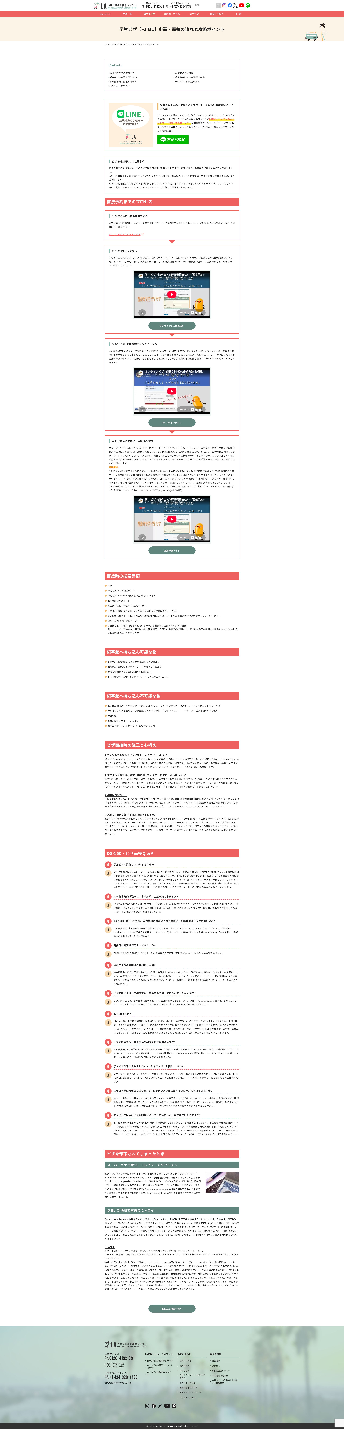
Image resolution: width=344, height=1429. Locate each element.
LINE (238, 14)
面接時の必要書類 (184, 73)
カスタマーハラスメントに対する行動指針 (225, 1381)
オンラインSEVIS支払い (172, 325)
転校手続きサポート (189, 1387)
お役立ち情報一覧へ (172, 1308)
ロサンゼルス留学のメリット (160, 1360)
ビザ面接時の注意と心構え (123, 81)
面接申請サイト (172, 550)
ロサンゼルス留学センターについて (160, 1366)
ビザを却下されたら (120, 85)
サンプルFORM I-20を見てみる (124, 234)
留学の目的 (149, 14)
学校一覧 (127, 14)
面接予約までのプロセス (122, 73)
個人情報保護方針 (220, 1375)
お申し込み (185, 1370)
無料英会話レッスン (221, 1370)
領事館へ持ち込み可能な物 (123, 77)
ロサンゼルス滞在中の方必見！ (159, 1373)
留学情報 (194, 14)
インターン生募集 (187, 1397)
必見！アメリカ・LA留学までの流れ (193, 1376)
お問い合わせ (216, 14)
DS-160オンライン (172, 422)
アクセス (216, 1365)
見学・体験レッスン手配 (191, 1392)
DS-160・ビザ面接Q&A (187, 81)
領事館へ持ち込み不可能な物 (190, 77)
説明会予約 (185, 1365)
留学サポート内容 (188, 1382)
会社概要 (216, 1360)
